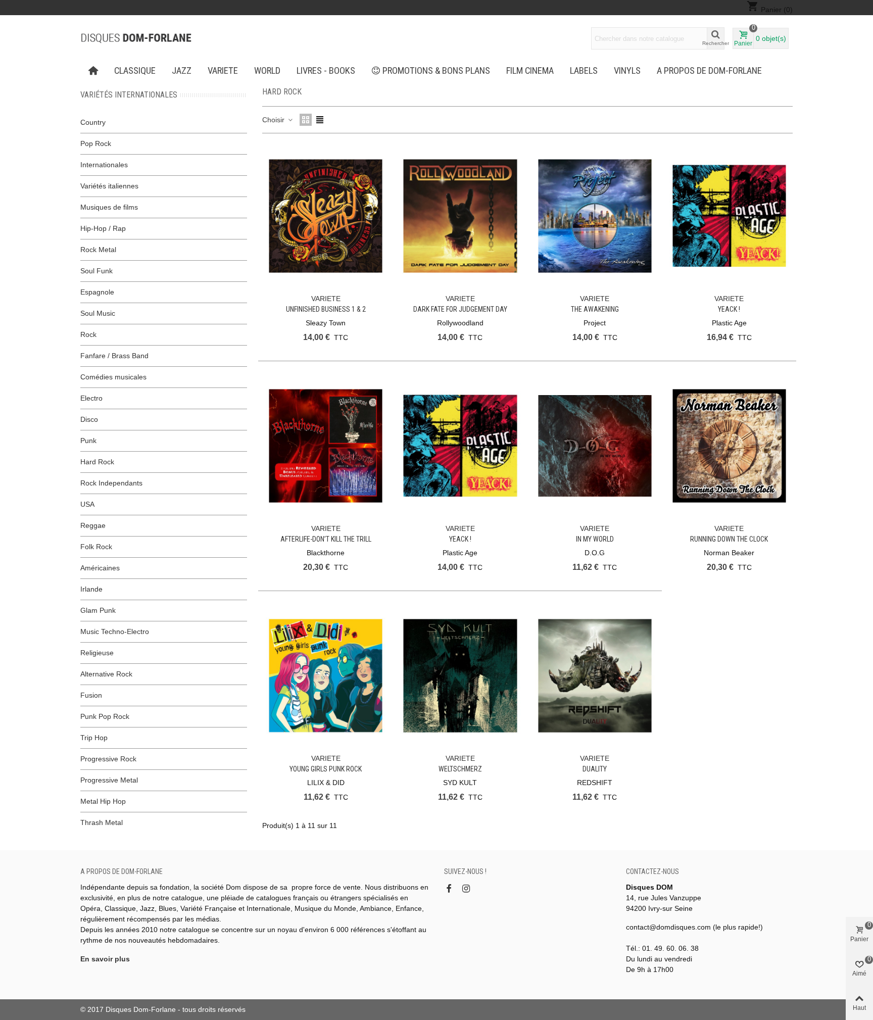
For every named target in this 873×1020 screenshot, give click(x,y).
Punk (88, 440)
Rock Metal (98, 250)
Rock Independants (111, 483)
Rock (88, 334)
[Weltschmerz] (460, 675)
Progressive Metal (109, 780)
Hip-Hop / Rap (103, 228)
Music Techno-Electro (114, 631)
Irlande (91, 589)
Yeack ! (729, 309)
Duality (595, 769)
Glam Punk (98, 610)
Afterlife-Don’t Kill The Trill (325, 539)
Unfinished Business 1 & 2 (326, 309)
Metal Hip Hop (103, 801)
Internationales (104, 165)
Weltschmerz (460, 769)
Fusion (91, 695)
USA (87, 504)
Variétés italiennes (109, 186)
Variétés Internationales (128, 95)
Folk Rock (96, 547)
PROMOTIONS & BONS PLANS (436, 70)
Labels (584, 70)
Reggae (93, 525)
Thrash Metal (101, 822)
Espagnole (97, 292)
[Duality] (594, 675)
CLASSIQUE (135, 70)
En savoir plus (105, 959)
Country (93, 122)
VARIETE (223, 70)
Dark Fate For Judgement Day (460, 309)
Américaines (100, 568)
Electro (91, 398)
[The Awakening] (594, 215)
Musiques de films (109, 207)
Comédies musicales (113, 377)
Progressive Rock (108, 759)
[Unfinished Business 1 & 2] (325, 215)
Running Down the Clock (729, 539)
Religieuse (97, 653)
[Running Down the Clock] (729, 445)
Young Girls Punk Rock (325, 769)
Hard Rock (97, 462)
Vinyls (627, 70)
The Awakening (595, 309)
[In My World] (594, 445)
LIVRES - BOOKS (326, 70)
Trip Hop (94, 738)
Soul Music (97, 313)
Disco (89, 419)
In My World (595, 539)
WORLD (267, 70)
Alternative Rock (106, 674)
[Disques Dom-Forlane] (135, 38)
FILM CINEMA (530, 70)
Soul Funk (96, 271)
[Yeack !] (729, 215)
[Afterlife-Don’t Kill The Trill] (325, 445)
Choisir (274, 120)
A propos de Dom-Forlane (709, 70)
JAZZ (181, 70)
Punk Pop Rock (104, 716)
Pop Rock (95, 143)
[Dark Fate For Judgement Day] (460, 215)
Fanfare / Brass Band (114, 356)
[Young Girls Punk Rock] (325, 675)
